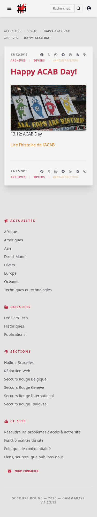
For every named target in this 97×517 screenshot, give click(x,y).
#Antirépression (65, 60)
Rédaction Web (17, 370)
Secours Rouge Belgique (25, 379)
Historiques (14, 326)
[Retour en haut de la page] (85, 505)
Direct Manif (15, 256)
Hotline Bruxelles (19, 362)
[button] (9, 8)
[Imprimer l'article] (70, 54)
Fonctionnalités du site (23, 440)
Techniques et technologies (28, 289)
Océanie (11, 281)
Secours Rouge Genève (24, 387)
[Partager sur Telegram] (63, 54)
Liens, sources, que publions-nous (34, 456)
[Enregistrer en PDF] (77, 54)
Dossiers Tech (16, 317)
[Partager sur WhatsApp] (55, 54)
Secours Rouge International (29, 395)
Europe (10, 273)
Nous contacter (27, 471)
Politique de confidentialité (27, 448)
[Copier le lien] (84, 54)
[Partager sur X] (49, 54)
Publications (14, 334)
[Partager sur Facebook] (41, 54)
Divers (32, 31)
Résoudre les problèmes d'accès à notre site (42, 432)
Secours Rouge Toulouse (25, 404)
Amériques (13, 239)
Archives (11, 38)
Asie (7, 248)
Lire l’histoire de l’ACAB (33, 145)
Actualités (12, 31)
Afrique (10, 231)
